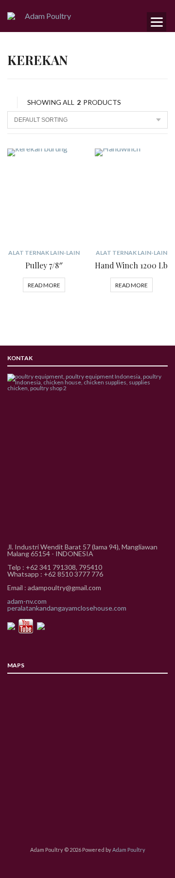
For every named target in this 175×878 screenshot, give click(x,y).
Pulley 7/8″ (44, 265)
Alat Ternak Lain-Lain (44, 252)
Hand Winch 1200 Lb (131, 265)
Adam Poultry (128, 849)
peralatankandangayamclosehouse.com (66, 608)
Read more (44, 285)
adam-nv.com (27, 601)
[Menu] (156, 22)
